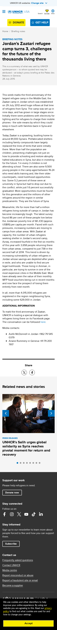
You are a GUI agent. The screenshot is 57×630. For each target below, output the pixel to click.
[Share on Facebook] (32, 372)
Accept (29, 623)
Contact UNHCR (11, 565)
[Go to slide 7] (37, 463)
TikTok (34, 514)
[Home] (18, 12)
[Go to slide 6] (34, 463)
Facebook (4, 514)
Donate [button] (47, 13)
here (43, 322)
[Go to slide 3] (24, 463)
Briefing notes (18, 31)
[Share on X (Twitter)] (24, 372)
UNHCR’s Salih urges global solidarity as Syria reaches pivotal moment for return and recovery (26, 448)
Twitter (19, 514)
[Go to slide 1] (18, 463)
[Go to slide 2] (21, 463)
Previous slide (5, 413)
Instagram (12, 514)
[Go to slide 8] (40, 463)
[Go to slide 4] (27, 463)
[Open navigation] (3, 12)
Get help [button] (41, 22)
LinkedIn (41, 514)
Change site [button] (37, 3)
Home (5, 31)
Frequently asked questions (17, 560)
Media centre (9, 570)
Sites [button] (53, 13)
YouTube (26, 514)
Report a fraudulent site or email (20, 580)
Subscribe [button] (11, 544)
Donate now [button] (12, 492)
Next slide (51, 413)
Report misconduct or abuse (17, 575)
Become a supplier (12, 585)
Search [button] (40, 13)
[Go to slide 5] (30, 463)
